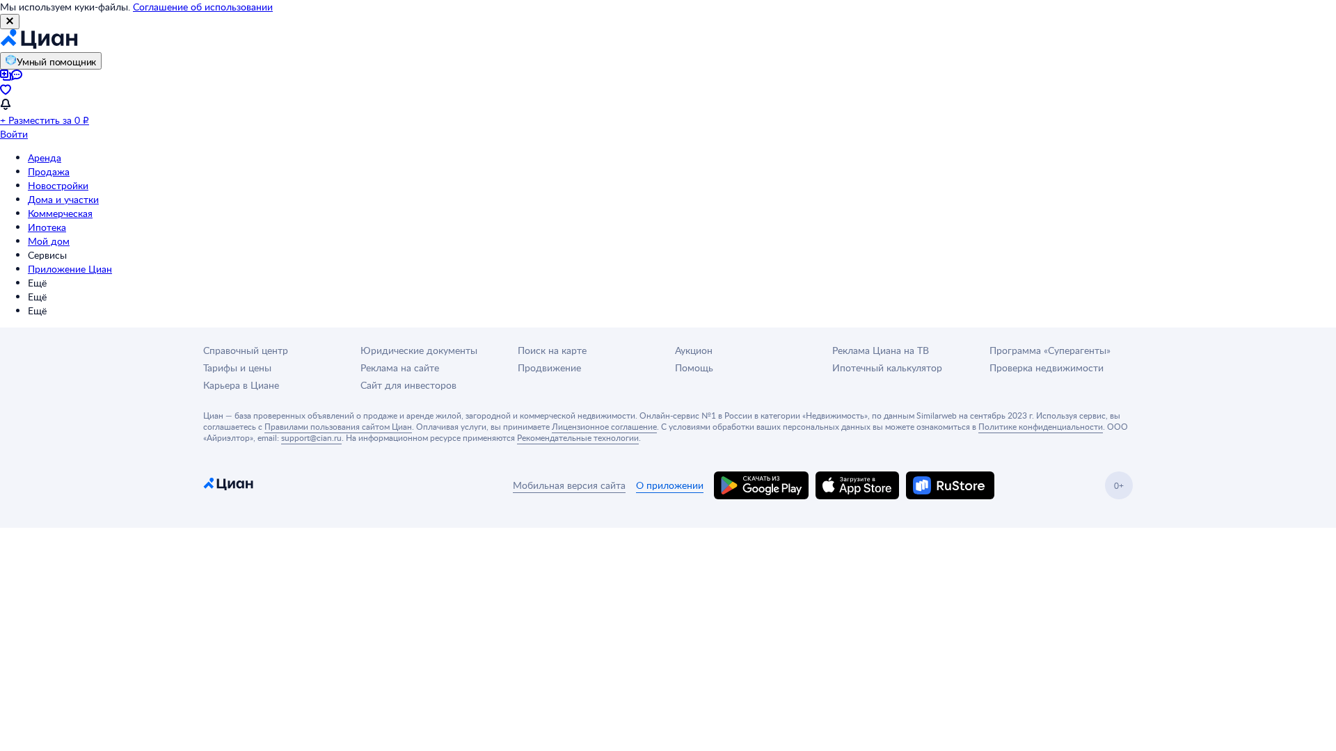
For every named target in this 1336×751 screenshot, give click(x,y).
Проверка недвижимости (1046, 367)
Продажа (49, 171)
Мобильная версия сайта (569, 485)
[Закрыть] (9, 21)
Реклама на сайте (399, 367)
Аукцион (694, 350)
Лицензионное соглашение (604, 426)
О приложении (669, 485)
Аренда (44, 157)
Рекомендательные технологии (578, 437)
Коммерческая (60, 213)
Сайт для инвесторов (408, 384)
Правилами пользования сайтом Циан (338, 426)
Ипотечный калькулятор (887, 367)
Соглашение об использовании (203, 6)
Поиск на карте (552, 350)
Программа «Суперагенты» (1050, 350)
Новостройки (58, 185)
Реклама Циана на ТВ (880, 350)
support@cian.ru (311, 437)
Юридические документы (418, 350)
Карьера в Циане (241, 384)
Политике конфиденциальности (1040, 426)
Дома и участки (63, 199)
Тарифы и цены (237, 367)
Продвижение (549, 367)
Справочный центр (245, 350)
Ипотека (47, 227)
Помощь (694, 367)
